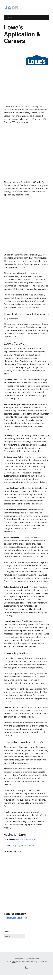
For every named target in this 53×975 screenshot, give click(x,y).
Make (14, 962)
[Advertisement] (26, 99)
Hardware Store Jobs (16, 917)
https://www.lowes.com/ (25, 839)
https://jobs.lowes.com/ (23, 845)
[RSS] (26, 968)
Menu (10, 18)
